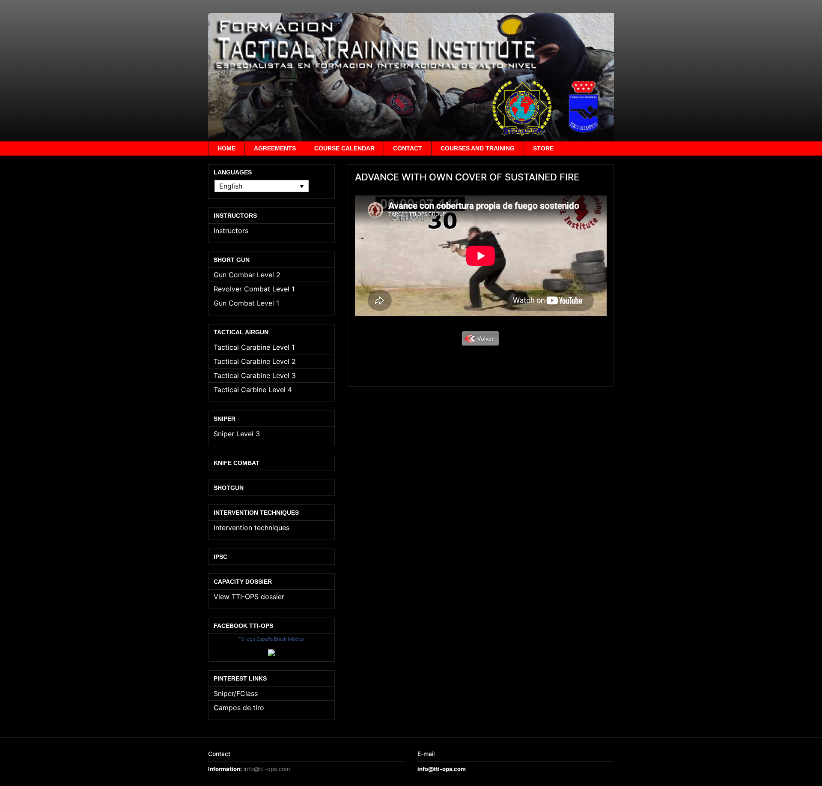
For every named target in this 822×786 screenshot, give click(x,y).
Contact (407, 148)
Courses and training (478, 148)
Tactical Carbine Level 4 (253, 389)
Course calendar (344, 148)
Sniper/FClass (236, 693)
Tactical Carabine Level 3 (255, 375)
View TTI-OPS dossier (249, 596)
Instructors (231, 230)
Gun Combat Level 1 (246, 303)
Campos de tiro (239, 707)
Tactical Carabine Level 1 (254, 347)
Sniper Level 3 (237, 433)
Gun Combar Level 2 (247, 274)
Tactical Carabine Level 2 (255, 361)
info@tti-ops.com (267, 768)
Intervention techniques (251, 527)
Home (226, 148)
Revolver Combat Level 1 (254, 289)
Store (543, 148)
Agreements (275, 148)
